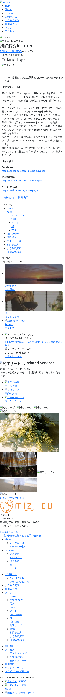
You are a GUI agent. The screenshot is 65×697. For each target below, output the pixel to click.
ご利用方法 (11, 16)
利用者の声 (11, 24)
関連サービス (14, 241)
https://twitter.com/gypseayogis (20, 190)
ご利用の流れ (17, 578)
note (9, 211)
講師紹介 (11, 237)
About (8, 9)
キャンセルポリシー (16, 667)
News (10, 208)
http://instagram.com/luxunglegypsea (23, 180)
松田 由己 (23, 197)
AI (12, 226)
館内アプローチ (18, 660)
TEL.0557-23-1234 (10, 532)
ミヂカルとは (17, 542)
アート (15, 222)
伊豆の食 (14, 561)
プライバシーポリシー (17, 671)
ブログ (8, 27)
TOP (7, 5)
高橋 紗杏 (9, 197)
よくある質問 (12, 20)
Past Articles (14, 252)
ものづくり (16, 557)
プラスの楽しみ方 (19, 581)
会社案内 (10, 646)
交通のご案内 (17, 656)
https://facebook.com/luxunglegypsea (24, 171)
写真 (13, 219)
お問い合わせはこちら (17, 341)
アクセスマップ (18, 653)
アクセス (10, 31)
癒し (12, 564)
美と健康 (14, 553)
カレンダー (13, 233)
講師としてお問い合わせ (28, 535)
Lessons (9, 13)
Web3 (14, 230)
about (8, 539)
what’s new (17, 215)
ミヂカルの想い (18, 546)
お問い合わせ (7, 535)
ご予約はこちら (13, 356)
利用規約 (10, 664)
